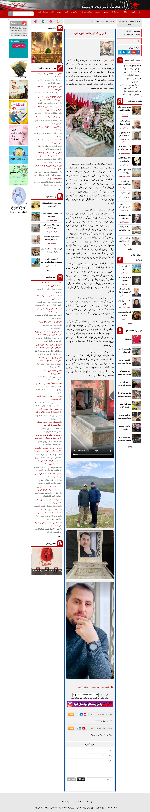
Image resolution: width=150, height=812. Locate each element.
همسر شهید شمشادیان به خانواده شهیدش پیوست (48, 417)
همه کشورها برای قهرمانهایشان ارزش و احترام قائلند (49, 148)
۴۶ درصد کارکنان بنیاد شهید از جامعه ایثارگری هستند (49, 462)
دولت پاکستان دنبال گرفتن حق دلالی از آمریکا (49, 365)
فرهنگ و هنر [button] (74, 12)
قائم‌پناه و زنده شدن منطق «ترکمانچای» (131, 73)
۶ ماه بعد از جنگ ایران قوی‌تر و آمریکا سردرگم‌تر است (48, 340)
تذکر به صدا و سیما (53, 178)
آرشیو (52, 12)
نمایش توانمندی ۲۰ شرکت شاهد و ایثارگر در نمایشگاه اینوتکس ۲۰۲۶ (47, 469)
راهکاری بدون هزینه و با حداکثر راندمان (48, 128)
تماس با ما (38, 14)
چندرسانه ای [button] (115, 12)
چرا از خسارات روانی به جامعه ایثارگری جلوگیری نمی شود (49, 108)
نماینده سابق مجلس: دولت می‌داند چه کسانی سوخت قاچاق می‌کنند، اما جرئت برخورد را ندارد (47, 404)
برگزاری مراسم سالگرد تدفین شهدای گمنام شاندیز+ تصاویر (49, 482)
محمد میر (95, 687)
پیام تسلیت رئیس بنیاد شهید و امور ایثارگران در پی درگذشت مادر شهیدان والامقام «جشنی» (48, 304)
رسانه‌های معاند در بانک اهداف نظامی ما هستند (49, 378)
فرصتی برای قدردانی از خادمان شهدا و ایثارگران (49, 81)
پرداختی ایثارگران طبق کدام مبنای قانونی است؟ (48, 167)
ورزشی (58, 12)
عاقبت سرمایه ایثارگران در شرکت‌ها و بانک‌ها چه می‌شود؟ (47, 184)
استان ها (66, 14)
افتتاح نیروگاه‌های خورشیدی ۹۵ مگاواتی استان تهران (48, 518)
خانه (139, 12)
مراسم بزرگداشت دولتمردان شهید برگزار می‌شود (48, 524)
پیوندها (45, 12)
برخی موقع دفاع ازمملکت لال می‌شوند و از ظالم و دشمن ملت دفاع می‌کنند (48, 98)
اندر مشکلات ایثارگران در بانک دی (48, 113)
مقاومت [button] (133, 12)
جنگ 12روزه (83, 687)
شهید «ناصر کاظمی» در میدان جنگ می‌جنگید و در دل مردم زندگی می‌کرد (49, 488)
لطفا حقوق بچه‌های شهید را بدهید (47, 506)
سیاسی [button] (106, 12)
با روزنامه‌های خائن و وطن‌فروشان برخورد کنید (48, 122)
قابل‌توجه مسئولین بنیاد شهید (49, 103)
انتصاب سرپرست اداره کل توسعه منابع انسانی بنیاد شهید (48, 284)
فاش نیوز (105, 687)
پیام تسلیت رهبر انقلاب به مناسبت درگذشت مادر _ (93, 21)
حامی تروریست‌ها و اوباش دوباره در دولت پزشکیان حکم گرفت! (131, 67)
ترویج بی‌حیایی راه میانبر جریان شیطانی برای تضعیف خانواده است (129, 86)
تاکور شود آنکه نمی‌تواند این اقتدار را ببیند (47, 135)
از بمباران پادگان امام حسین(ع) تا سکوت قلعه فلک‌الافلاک (48, 495)
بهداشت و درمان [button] (86, 12)
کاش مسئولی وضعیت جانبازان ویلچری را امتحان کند (49, 161)
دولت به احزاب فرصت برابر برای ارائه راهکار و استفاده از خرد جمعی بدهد (47, 437)
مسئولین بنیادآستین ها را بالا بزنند (47, 93)
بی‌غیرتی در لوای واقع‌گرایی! (133, 80)
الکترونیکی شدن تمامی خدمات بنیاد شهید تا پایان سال (49, 424)
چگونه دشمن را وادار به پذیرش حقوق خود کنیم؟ (130, 93)
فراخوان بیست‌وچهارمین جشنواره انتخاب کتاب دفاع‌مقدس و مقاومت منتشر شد (47, 449)
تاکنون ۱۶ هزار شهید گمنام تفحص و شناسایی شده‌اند (47, 475)
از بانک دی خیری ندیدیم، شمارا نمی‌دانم (48, 88)
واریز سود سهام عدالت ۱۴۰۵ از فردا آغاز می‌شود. (47, 391)
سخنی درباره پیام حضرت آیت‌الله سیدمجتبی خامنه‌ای (48, 297)
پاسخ (71, 714)
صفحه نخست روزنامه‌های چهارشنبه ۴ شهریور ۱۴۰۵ (51, 430)
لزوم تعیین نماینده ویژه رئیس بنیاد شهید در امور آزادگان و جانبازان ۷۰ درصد (47, 174)
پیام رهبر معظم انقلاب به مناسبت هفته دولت (48, 317)
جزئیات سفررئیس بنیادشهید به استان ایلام (49, 501)
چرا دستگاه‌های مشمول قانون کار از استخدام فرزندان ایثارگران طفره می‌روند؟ (48, 411)
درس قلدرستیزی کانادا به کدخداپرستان (51, 372)
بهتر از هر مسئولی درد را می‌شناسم (47, 117)
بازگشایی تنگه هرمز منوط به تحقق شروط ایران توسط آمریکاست (47, 353)
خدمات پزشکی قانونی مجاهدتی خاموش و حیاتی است (48, 385)
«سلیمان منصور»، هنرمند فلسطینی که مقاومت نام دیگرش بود (48, 511)
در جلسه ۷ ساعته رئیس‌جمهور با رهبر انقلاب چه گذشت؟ (48, 443)
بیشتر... (129, 249)
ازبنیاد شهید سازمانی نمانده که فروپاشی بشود (49, 141)
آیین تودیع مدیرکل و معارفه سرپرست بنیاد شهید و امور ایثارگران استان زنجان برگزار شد (48, 359)
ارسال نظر (71, 779)
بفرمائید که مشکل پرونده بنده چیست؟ (49, 75)
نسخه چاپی (133, 41)
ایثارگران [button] (124, 12)
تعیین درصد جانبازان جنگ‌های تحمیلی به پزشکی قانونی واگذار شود (48, 154)
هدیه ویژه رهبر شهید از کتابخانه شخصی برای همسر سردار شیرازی (48, 456)
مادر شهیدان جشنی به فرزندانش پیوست (48, 291)
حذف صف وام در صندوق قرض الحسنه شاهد (49, 398)
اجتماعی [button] (97, 12)
